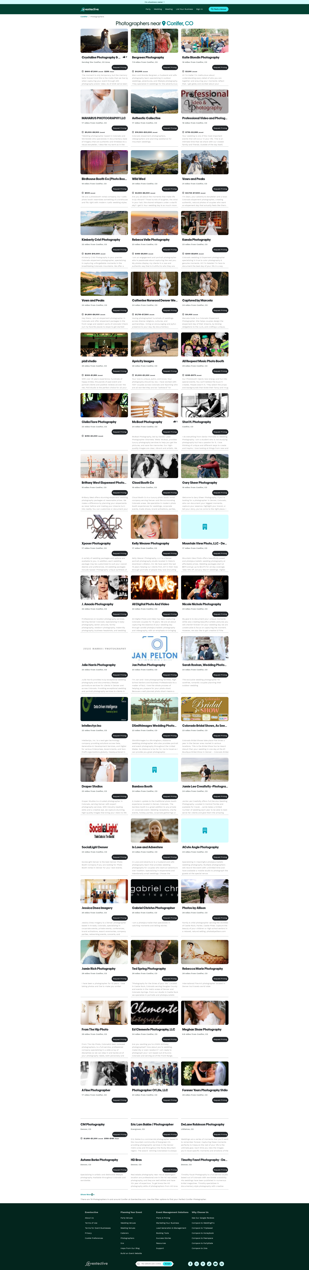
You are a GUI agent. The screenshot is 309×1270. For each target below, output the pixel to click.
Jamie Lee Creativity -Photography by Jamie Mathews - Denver (226, 786)
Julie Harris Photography (99, 665)
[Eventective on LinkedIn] (221, 1264)
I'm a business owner (154, 2)
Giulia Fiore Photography (99, 422)
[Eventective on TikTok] (209, 1264)
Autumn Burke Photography (99, 1160)
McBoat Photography (147, 422)
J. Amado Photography (97, 604)
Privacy (88, 1233)
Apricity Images (143, 361)
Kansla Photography (196, 239)
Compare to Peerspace (202, 1238)
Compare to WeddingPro (203, 1223)
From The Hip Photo (95, 1029)
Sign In (199, 9)
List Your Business (184, 9)
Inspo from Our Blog (130, 1248)
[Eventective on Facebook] (190, 1264)
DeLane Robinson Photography (202, 1124)
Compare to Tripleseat (202, 1228)
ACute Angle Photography (200, 847)
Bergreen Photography (148, 57)
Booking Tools (162, 1233)
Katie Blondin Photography (200, 57)
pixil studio (89, 361)
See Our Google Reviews (203, 1218)
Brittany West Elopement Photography (108, 482)
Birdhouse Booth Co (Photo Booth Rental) (110, 179)
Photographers (127, 1238)
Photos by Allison (194, 908)
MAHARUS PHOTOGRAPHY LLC (104, 118)
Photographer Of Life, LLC (150, 1090)
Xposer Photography (96, 543)
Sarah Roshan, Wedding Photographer (209, 665)
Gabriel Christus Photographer (153, 908)
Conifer (84, 16)
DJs (122, 1243)
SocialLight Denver (95, 847)
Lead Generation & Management (171, 1228)
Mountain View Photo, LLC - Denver (206, 543)
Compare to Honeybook (203, 1233)
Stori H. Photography (196, 422)
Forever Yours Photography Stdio (205, 1090)
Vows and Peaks (193, 179)
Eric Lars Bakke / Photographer (152, 1124)
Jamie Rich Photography (99, 968)
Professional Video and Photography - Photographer (218, 118)
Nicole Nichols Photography (201, 604)
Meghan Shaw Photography (201, 1029)
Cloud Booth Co (143, 482)
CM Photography (93, 1124)
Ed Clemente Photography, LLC (153, 1029)
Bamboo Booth (142, 786)
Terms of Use (91, 1223)
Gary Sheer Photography (199, 482)
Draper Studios (92, 786)
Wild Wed (138, 179)
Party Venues (127, 1218)
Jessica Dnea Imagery (97, 908)
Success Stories (163, 1238)
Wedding (158, 9)
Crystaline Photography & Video (104, 57)
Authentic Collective (146, 118)
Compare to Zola (199, 1248)
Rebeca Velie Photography (151, 239)
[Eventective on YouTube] (215, 1264)
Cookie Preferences (94, 1238)
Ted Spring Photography (149, 968)
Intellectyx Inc (91, 725)
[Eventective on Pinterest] (203, 1264)
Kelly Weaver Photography (150, 543)
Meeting (169, 9)
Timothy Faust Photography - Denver (206, 1160)
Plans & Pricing (163, 1218)
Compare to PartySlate (202, 1243)
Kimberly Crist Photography (101, 239)
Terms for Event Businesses (98, 1228)
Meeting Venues (128, 1228)
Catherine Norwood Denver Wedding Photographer (168, 300)
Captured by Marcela (197, 300)
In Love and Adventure (147, 847)
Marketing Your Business (167, 1223)
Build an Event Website (131, 1253)
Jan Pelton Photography (148, 665)
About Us (89, 1218)
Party (148, 9)
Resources (161, 1243)
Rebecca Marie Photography (202, 968)
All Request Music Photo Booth (203, 361)
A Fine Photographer (96, 1090)
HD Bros (136, 1160)
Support (160, 1248)
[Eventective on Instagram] (196, 1264)
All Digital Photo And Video (150, 604)
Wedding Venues (128, 1223)
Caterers (125, 1233)
